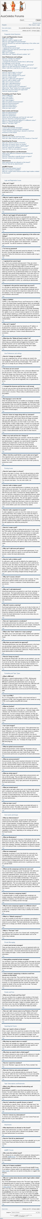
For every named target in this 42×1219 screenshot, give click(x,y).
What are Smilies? (7, 98)
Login (38, 25)
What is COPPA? (7, 51)
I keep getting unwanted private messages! (15, 129)
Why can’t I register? (8, 52)
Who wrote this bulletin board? (11, 168)
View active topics (6, 28)
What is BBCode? (7, 95)
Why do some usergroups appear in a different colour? (19, 120)
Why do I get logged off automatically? (14, 41)
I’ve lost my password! (9, 46)
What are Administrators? (10, 112)
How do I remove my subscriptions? (13, 158)
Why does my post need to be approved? (15, 89)
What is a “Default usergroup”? (11, 122)
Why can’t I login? (7, 38)
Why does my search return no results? (14, 144)
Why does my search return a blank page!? (15, 146)
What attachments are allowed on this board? (16, 162)
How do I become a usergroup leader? (14, 118)
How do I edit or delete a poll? (11, 80)
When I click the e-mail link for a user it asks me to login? (19, 68)
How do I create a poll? (9, 77)
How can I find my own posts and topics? (14, 149)
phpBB (16, 1215)
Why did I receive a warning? (11, 85)
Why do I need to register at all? (12, 40)
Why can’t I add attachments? (11, 83)
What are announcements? (10, 103)
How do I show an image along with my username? (18, 65)
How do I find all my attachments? (12, 164)
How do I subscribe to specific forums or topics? (17, 156)
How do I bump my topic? (10, 91)
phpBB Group (11, 1157)
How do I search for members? (11, 147)
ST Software (21, 1216)
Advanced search (37, 23)
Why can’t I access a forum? (11, 82)
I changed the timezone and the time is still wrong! (17, 61)
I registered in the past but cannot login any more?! (18, 49)
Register (4, 25)
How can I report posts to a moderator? (14, 86)
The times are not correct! (10, 60)
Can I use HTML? (7, 97)
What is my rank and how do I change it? (14, 66)
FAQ (30, 25)
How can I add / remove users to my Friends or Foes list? (20, 138)
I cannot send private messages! (12, 127)
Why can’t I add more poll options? (13, 78)
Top (3, 194)
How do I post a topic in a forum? (12, 72)
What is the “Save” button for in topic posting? (16, 88)
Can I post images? (8, 100)
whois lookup (7, 1187)
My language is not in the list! (11, 63)
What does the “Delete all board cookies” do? (16, 54)
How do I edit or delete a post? (11, 74)
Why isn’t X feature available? (11, 170)
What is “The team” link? (9, 123)
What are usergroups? (9, 115)
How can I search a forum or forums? (13, 142)
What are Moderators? (9, 114)
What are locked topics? (9, 106)
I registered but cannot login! (11, 48)
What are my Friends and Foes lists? (13, 137)
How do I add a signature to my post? (13, 75)
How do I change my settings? (11, 58)
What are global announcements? (12, 102)
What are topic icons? (9, 108)
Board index (5, 30)
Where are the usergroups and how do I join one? (17, 117)
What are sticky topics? (9, 105)
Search (34, 25)
